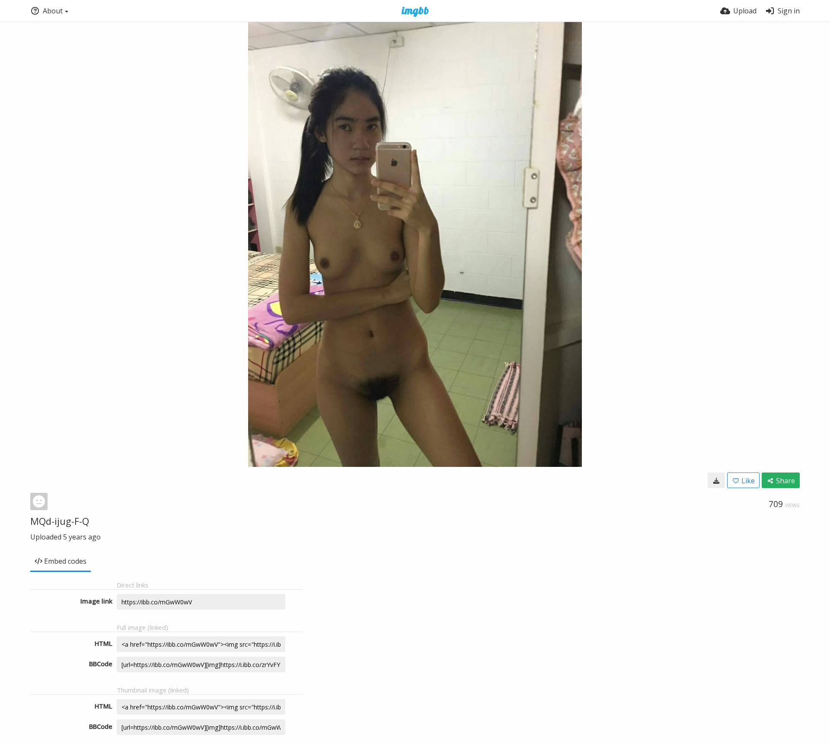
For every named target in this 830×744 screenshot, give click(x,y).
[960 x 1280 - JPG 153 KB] (716, 480)
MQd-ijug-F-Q (59, 520)
